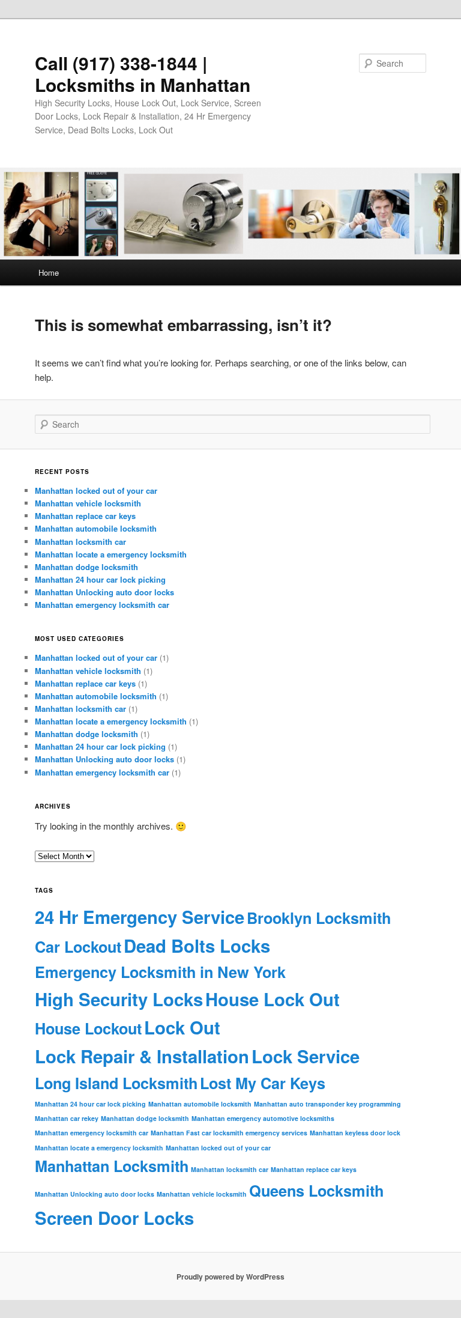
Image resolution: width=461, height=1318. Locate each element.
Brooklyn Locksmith (319, 918)
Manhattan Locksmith (111, 1166)
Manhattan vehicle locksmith (88, 503)
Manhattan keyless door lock (355, 1132)
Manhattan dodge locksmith (86, 566)
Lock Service (306, 1056)
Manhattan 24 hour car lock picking (100, 579)
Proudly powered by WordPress (230, 1276)
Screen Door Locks (114, 1217)
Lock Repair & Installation (142, 1056)
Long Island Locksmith (116, 1083)
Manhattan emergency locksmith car (102, 604)
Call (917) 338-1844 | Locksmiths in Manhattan (142, 73)
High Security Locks (119, 999)
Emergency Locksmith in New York (160, 972)
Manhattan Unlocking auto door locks (104, 592)
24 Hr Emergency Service (139, 916)
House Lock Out (272, 999)
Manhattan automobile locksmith (96, 528)
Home (48, 272)
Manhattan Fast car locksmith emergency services (229, 1132)
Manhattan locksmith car (80, 541)
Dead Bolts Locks (197, 945)
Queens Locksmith (316, 1190)
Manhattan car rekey (66, 1118)
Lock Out (182, 1027)
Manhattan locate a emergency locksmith (111, 554)
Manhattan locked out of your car (96, 490)
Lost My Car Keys (262, 1083)
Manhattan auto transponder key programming (327, 1103)
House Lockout (88, 1028)
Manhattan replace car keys (85, 515)
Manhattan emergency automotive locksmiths (262, 1118)
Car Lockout (78, 947)
